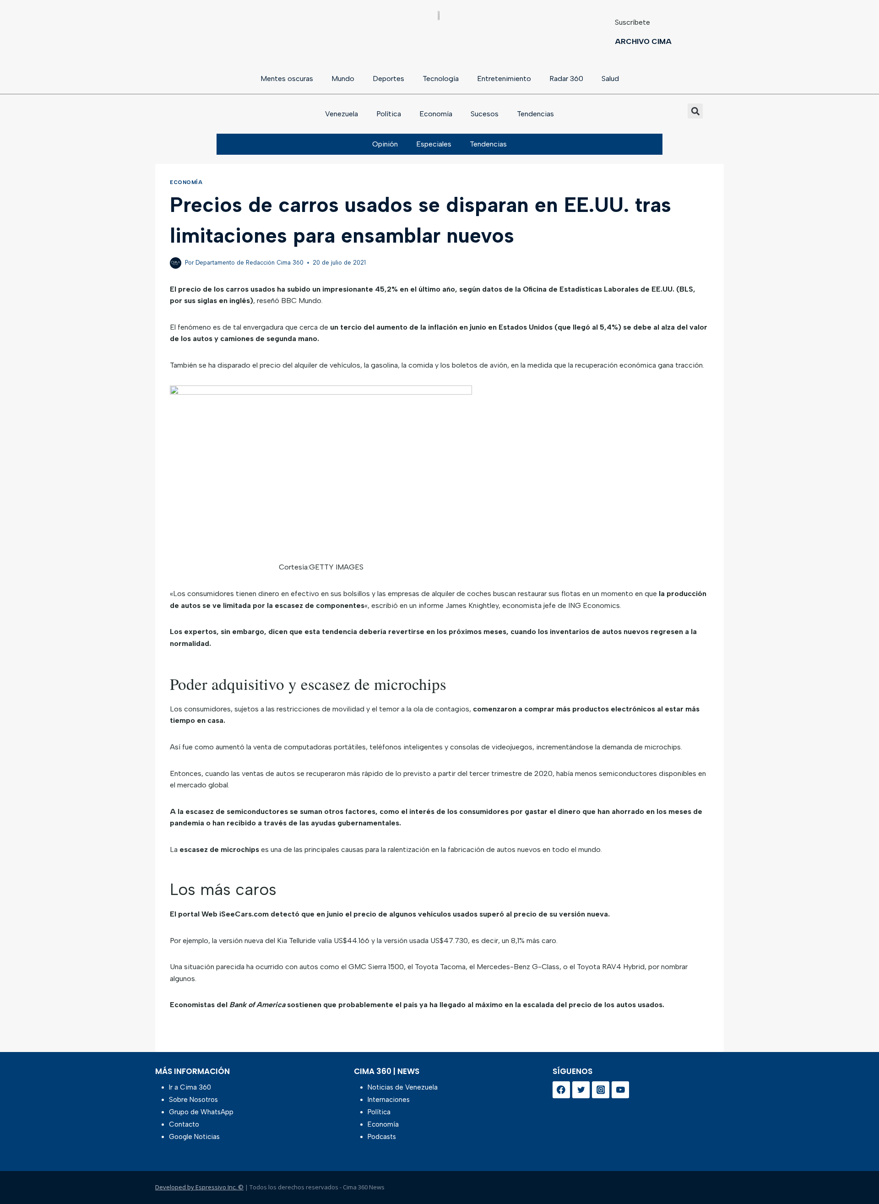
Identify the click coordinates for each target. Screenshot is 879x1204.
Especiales (433, 144)
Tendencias (535, 113)
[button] (695, 111)
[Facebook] (561, 1090)
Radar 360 (566, 78)
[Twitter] (581, 1090)
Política (388, 113)
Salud (610, 78)
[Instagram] (600, 1090)
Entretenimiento (504, 78)
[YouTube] (620, 1090)
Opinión (385, 144)
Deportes (388, 78)
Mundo (342, 78)
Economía (435, 113)
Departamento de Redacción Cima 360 (249, 262)
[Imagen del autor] (175, 263)
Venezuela (341, 113)
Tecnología (441, 78)
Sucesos (485, 113)
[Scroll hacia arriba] (857, 1173)
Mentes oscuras (286, 78)
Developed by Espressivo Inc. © (199, 1187)
